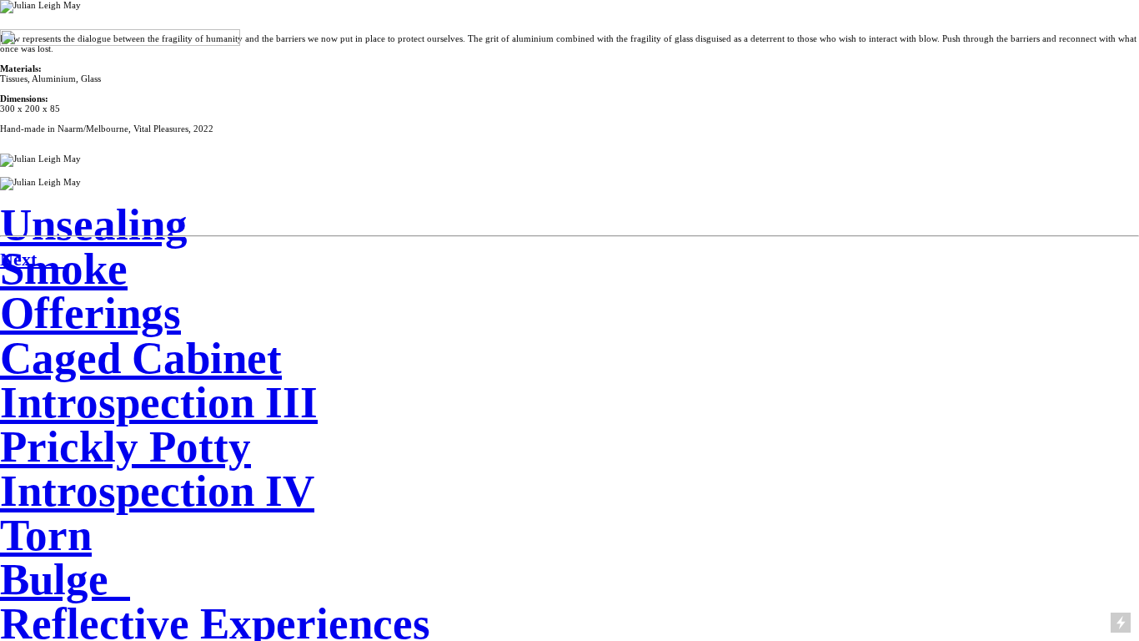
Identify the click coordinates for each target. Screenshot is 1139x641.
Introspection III (159, 402)
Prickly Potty (125, 446)
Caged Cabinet (141, 358)
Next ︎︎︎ (33, 259)
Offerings (90, 313)
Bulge (54, 579)
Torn (46, 535)
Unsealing (94, 224)
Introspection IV (157, 491)
